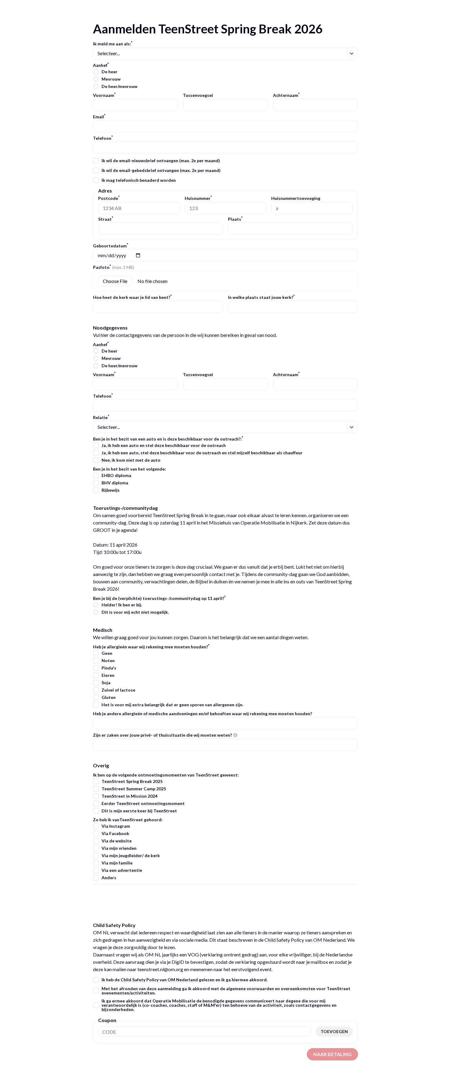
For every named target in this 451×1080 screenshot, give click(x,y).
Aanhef (101, 65)
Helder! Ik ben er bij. (122, 605)
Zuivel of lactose (118, 690)
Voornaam (104, 95)
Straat (105, 219)
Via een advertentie (122, 870)
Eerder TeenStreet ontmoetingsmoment (143, 803)
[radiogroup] (225, 79)
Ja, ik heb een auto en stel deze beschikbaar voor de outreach (164, 445)
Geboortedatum (110, 246)
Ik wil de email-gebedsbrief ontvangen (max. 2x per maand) (161, 170)
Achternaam (286, 95)
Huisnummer (198, 198)
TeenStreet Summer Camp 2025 (134, 789)
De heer (110, 72)
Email (99, 117)
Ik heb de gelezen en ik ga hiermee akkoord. (185, 980)
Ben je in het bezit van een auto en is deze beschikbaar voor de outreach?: (168, 439)
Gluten (109, 697)
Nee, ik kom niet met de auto (131, 460)
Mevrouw (111, 79)
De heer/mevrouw (119, 86)
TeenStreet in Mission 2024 (129, 796)
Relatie (101, 417)
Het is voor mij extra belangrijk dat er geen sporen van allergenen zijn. (172, 705)
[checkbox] (96, 161)
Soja (106, 683)
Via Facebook (115, 833)
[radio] (96, 72)
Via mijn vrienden (119, 848)
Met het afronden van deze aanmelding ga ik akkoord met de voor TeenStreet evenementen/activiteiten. (226, 991)
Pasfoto (113, 267)
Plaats (235, 219)
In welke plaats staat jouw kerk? (261, 297)
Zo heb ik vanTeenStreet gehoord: (128, 820)
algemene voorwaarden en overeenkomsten (270, 988)
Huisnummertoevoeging (295, 198)
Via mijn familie (117, 863)
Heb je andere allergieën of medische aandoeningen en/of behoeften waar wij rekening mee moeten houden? (202, 714)
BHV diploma (115, 483)
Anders (109, 878)
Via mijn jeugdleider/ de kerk (131, 855)
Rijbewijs (111, 490)
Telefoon (103, 138)
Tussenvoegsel (198, 95)
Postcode (109, 198)
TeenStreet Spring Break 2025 (132, 781)
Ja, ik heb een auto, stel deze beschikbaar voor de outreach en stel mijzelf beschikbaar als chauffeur (202, 453)
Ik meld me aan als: (113, 44)
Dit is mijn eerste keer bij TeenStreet (139, 811)
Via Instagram (116, 826)
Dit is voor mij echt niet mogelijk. (135, 612)
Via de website (117, 841)
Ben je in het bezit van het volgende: (129, 469)
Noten (108, 660)
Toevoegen (334, 1031)
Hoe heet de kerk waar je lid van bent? (132, 297)
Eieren (108, 675)
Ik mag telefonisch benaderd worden (139, 180)
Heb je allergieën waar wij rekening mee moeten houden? (151, 647)
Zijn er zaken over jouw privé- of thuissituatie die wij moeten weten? (162, 735)
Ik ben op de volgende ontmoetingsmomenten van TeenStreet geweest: (166, 775)
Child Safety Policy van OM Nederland (304, 940)
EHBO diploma (116, 475)
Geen (107, 653)
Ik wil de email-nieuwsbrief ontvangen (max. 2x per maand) (161, 160)
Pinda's (109, 668)
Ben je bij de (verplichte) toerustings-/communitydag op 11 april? (159, 598)
